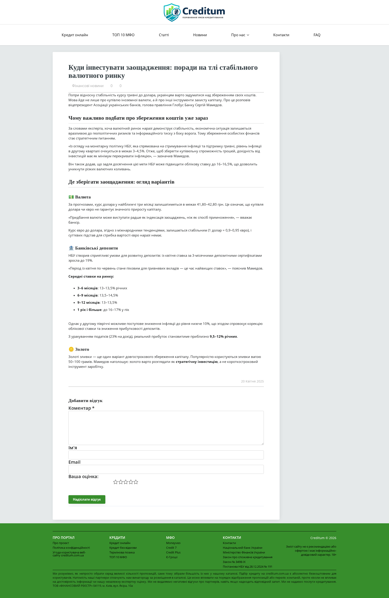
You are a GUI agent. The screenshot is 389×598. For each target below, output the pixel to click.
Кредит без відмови (123, 548)
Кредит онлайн (75, 34)
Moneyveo (173, 543)
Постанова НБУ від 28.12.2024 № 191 (247, 566)
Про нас (238, 34)
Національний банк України (242, 548)
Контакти (281, 34)
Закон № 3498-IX (234, 562)
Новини (200, 34)
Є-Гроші (171, 557)
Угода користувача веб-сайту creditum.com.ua (69, 553)
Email (74, 462)
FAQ (317, 34)
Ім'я (72, 448)
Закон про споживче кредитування (247, 557)
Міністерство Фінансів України (244, 552)
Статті (164, 34)
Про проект (61, 543)
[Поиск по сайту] (332, 35)
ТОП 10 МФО (123, 34)
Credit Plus (173, 552)
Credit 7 (171, 548)
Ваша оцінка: (83, 476)
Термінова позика (122, 552)
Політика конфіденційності (71, 548)
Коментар (81, 408)
